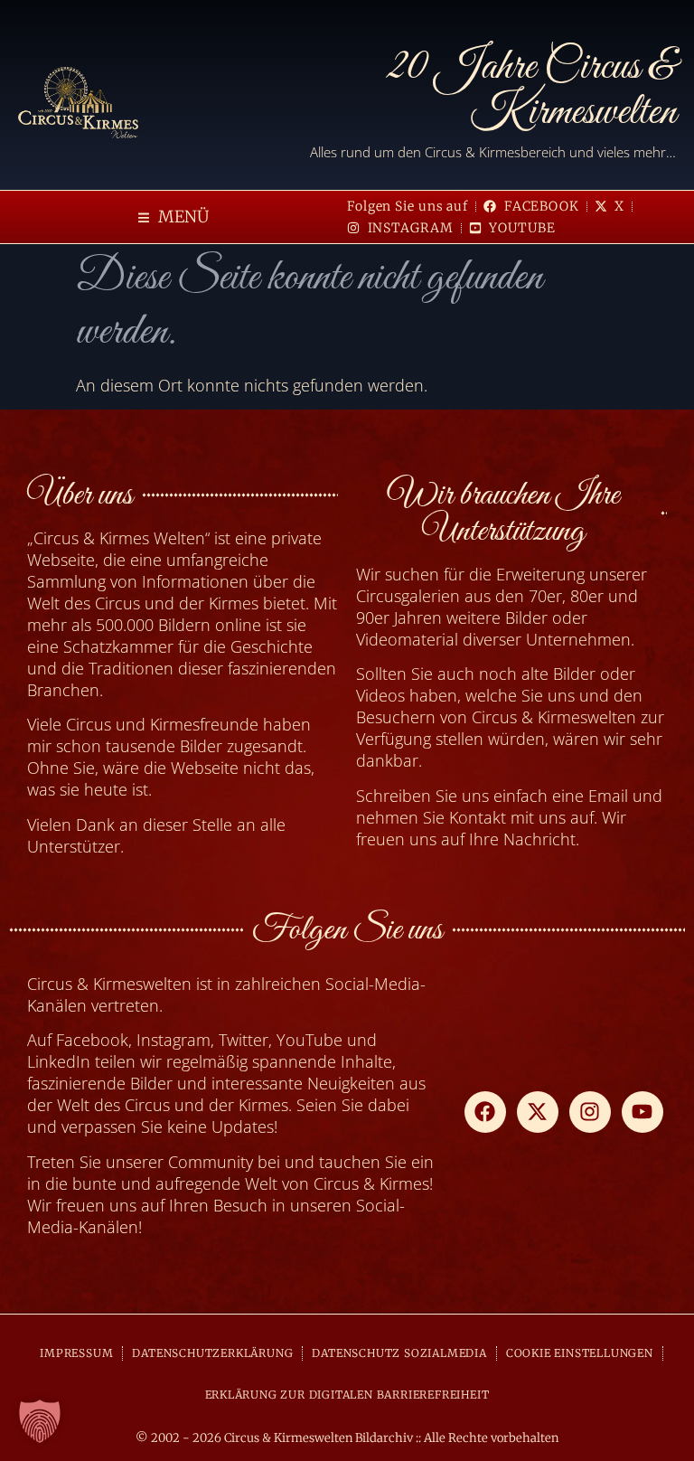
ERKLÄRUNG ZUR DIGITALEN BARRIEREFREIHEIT (347, 1394)
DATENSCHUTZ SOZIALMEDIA (399, 1353)
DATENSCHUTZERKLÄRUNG (212, 1353)
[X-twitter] (537, 1112)
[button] (173, 217)
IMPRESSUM (76, 1353)
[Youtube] (642, 1112)
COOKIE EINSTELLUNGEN (579, 1353)
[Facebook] (485, 1112)
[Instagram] (590, 1112)
